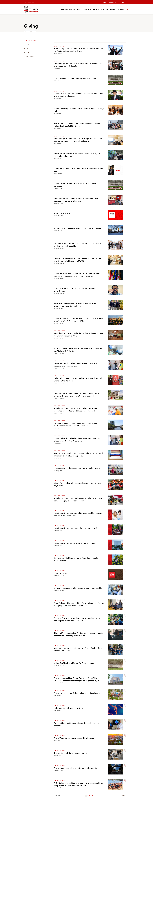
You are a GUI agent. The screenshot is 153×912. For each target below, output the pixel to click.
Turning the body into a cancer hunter (70, 753)
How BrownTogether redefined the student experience (77, 528)
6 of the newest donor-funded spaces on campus (75, 78)
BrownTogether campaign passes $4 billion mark (75, 738)
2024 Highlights (60, 573)
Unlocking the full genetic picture (68, 708)
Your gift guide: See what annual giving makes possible (77, 228)
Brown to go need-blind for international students (75, 768)
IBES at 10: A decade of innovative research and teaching (78, 588)
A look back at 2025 (62, 213)
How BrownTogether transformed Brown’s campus (75, 543)
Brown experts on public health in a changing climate (77, 693)
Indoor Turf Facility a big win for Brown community (76, 663)
